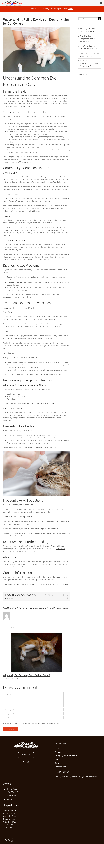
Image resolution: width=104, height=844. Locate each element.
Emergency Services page (45, 403)
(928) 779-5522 (12, 796)
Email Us (10, 800)
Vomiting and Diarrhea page (48, 319)
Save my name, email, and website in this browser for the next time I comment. (33, 724)
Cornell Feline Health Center (55, 546)
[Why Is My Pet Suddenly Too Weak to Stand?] (36, 634)
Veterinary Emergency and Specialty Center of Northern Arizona (22, 584)
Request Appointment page (53, 577)
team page (7, 297)
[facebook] (24, 762)
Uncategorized (56, 584)
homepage (26, 106)
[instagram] (28, 762)
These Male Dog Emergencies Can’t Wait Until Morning (88, 38)
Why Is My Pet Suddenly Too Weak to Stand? (26, 675)
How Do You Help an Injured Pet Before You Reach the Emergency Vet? (90, 63)
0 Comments (64, 584)
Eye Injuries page (59, 182)
